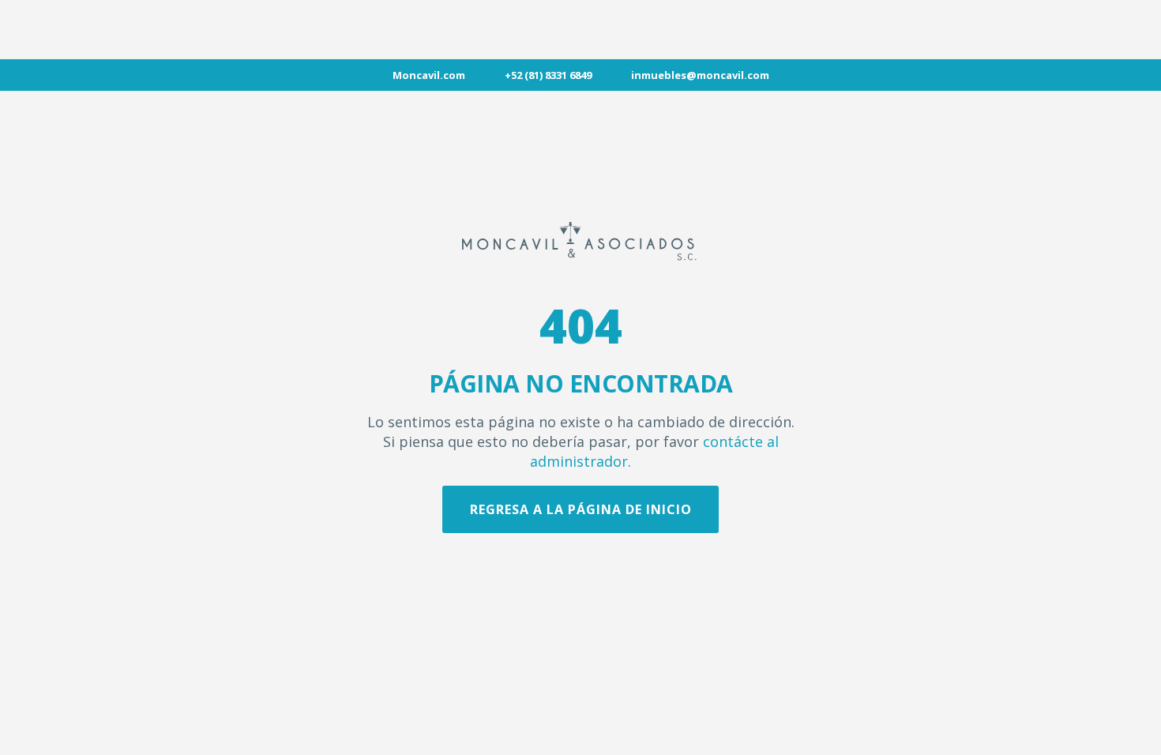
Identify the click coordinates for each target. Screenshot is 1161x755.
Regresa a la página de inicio (581, 509)
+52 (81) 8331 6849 (548, 75)
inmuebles (658, 75)
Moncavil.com (429, 75)
